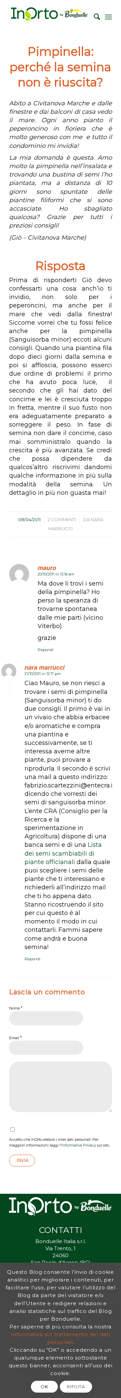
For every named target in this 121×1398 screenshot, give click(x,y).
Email (15, 1037)
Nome (16, 1008)
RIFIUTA (76, 1386)
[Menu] (108, 17)
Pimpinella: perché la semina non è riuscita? (60, 66)
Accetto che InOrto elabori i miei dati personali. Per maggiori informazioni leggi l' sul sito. (59, 1142)
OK (44, 1386)
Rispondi (45, 649)
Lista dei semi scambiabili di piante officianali (63, 853)
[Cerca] (93, 16)
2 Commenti (62, 519)
